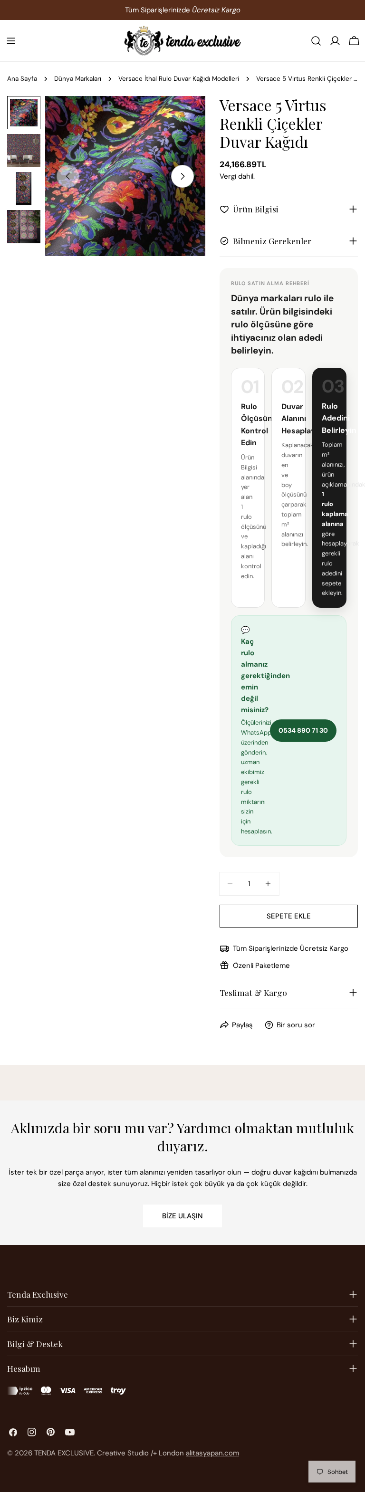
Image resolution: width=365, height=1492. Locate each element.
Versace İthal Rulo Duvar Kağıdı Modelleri (178, 79)
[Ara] (316, 40)
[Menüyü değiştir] (10, 40)
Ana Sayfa (22, 79)
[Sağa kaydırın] (182, 176)
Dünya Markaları (77, 79)
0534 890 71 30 (303, 730)
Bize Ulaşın (182, 1216)
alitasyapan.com (212, 1453)
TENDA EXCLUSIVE (64, 1453)
